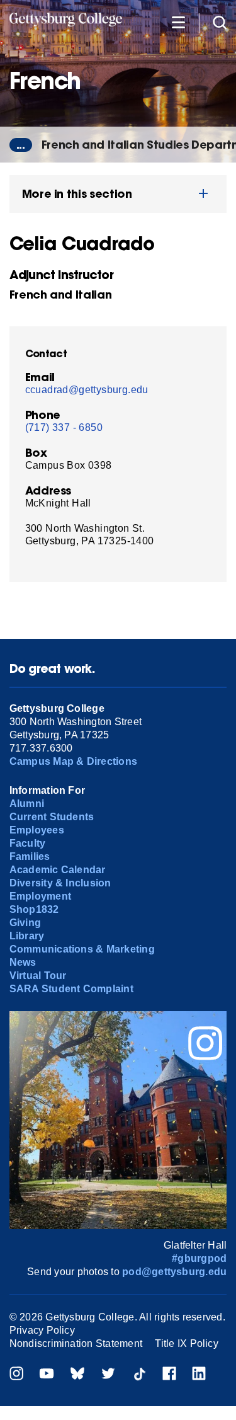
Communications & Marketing (82, 949)
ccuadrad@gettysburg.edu (87, 389)
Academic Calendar (57, 869)
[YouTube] (46, 1375)
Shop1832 (34, 909)
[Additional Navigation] (178, 21)
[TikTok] (139, 1375)
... (20, 145)
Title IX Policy (186, 1343)
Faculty (27, 843)
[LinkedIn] (199, 1374)
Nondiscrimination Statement (75, 1343)
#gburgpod (199, 1258)
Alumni (26, 803)
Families (29, 856)
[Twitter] (108, 1375)
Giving (25, 922)
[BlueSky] (77, 1375)
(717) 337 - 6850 (64, 427)
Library (27, 935)
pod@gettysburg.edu (174, 1271)
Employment (40, 896)
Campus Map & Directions (73, 761)
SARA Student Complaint (71, 988)
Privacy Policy (42, 1330)
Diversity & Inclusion (60, 883)
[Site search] (220, 21)
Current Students (51, 816)
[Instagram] (16, 1374)
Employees (36, 830)
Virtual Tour (38, 975)
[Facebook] (169, 1374)
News (23, 962)
